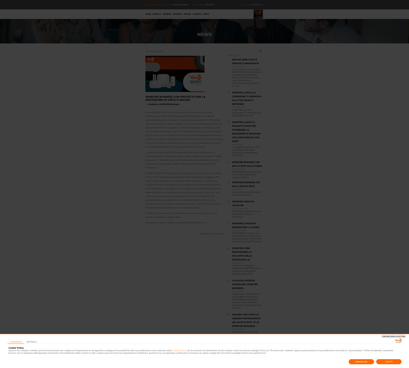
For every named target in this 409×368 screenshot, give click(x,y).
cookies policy (179, 350)
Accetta (389, 362)
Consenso (16, 342)
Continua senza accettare (393, 336)
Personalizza (361, 362)
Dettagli (31, 342)
